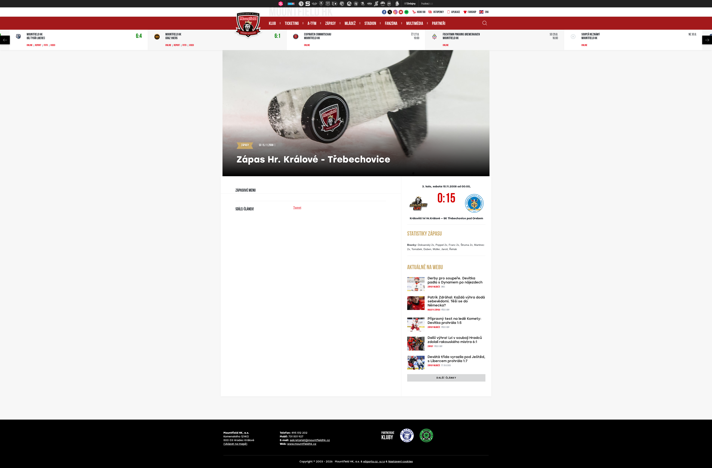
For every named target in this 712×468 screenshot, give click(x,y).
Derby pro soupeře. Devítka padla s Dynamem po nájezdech (455, 280)
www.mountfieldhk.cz (301, 444)
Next (707, 40)
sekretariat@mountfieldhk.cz (310, 440)
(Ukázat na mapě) (235, 444)
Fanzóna (391, 24)
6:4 (139, 36)
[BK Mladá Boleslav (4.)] (321, 3)
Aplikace (455, 12)
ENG (487, 12)
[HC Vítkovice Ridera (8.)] (349, 3)
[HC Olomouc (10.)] (362, 3)
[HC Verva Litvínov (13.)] (382, 3)
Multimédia (414, 24)
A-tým (312, 24)
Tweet (297, 207)
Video (52, 45)
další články (446, 378)
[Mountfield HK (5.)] (327, 3)
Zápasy (330, 24)
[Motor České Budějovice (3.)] (314, 3)
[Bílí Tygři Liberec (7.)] (342, 3)
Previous (5, 40)
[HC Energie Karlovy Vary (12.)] (376, 3)
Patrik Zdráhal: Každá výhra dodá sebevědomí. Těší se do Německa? (456, 301)
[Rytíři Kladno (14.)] (389, 3)
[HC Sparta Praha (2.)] (307, 3)
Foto (46, 45)
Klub (272, 24)
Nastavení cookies (400, 461)
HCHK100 (421, 12)
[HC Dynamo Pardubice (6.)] (334, 3)
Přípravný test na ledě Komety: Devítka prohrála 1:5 (454, 321)
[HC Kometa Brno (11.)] (369, 3)
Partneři (438, 24)
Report (38, 45)
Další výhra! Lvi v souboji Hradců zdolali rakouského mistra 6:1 (455, 340)
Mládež (350, 24)
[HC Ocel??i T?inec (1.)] (301, 3)
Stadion (370, 24)
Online (29, 45)
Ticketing (292, 24)
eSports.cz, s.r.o (374, 461)
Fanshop (472, 12)
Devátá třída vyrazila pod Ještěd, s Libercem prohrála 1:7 (456, 359)
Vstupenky (438, 12)
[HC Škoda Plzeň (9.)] (356, 3)
